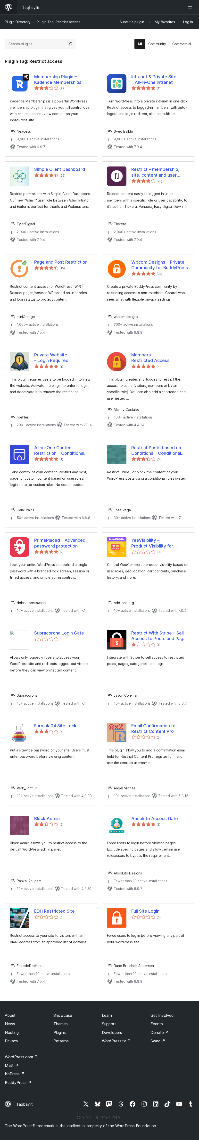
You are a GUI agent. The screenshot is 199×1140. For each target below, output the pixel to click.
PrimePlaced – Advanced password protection (59, 543)
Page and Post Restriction (61, 262)
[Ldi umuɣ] (191, 7)
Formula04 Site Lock (55, 725)
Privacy (11, 1041)
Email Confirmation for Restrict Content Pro (154, 728)
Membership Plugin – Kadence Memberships (58, 79)
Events (156, 1023)
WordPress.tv (116, 1041)
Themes (60, 1023)
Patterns (61, 1041)
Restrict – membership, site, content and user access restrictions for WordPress (155, 172)
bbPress (15, 1073)
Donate (159, 1032)
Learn (107, 1015)
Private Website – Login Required (51, 357)
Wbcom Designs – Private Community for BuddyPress (159, 265)
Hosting (12, 1032)
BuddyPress (18, 1082)
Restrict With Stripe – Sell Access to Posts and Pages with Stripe (159, 636)
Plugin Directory (18, 22)
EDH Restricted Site (54, 911)
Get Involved (162, 1015)
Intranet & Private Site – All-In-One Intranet (153, 79)
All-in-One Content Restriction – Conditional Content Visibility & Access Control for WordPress (62, 450)
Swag (157, 1041)
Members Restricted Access (150, 357)
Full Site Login (145, 911)
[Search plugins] (70, 44)
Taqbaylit (24, 1104)
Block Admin (47, 818)
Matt (11, 1065)
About (10, 1015)
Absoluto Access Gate (154, 818)
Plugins (59, 1032)
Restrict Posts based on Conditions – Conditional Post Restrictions (156, 450)
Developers (112, 1032)
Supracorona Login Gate (59, 632)
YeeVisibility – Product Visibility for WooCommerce (152, 543)
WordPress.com (21, 1056)
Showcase (62, 1015)
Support (109, 1023)
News (10, 1023)
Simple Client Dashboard (59, 169)
